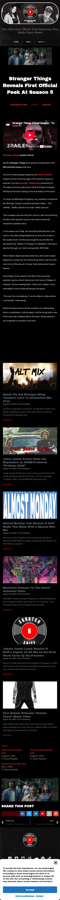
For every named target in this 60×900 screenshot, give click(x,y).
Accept (30, 890)
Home (16, 42)
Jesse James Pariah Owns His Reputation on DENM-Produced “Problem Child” (25, 462)
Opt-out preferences (24, 896)
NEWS (28, 42)
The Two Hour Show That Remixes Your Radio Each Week (30, 31)
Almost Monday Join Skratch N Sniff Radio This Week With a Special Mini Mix (29, 527)
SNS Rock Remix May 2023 (13, 764)
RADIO (41, 42)
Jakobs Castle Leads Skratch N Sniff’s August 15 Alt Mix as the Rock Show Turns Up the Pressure (29, 652)
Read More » (8, 420)
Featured (46, 105)
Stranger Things (11, 155)
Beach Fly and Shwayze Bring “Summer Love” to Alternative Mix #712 (27, 398)
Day (29, 183)
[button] (55, 862)
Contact (39, 896)
